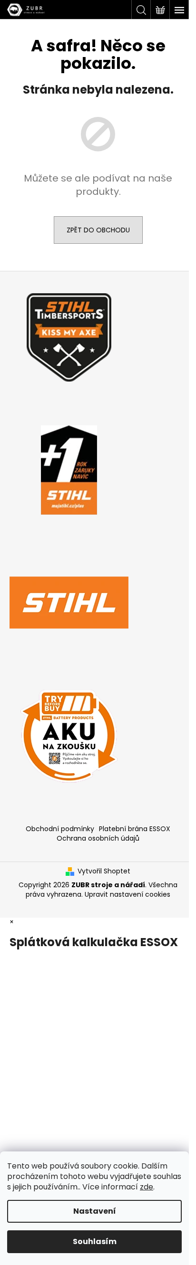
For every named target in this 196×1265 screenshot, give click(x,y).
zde (146, 1186)
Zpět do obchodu (98, 230)
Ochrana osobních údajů (98, 838)
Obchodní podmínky (60, 829)
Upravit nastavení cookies (127, 894)
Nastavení (94, 1211)
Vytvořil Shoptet (104, 871)
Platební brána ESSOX (134, 829)
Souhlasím (95, 1241)
